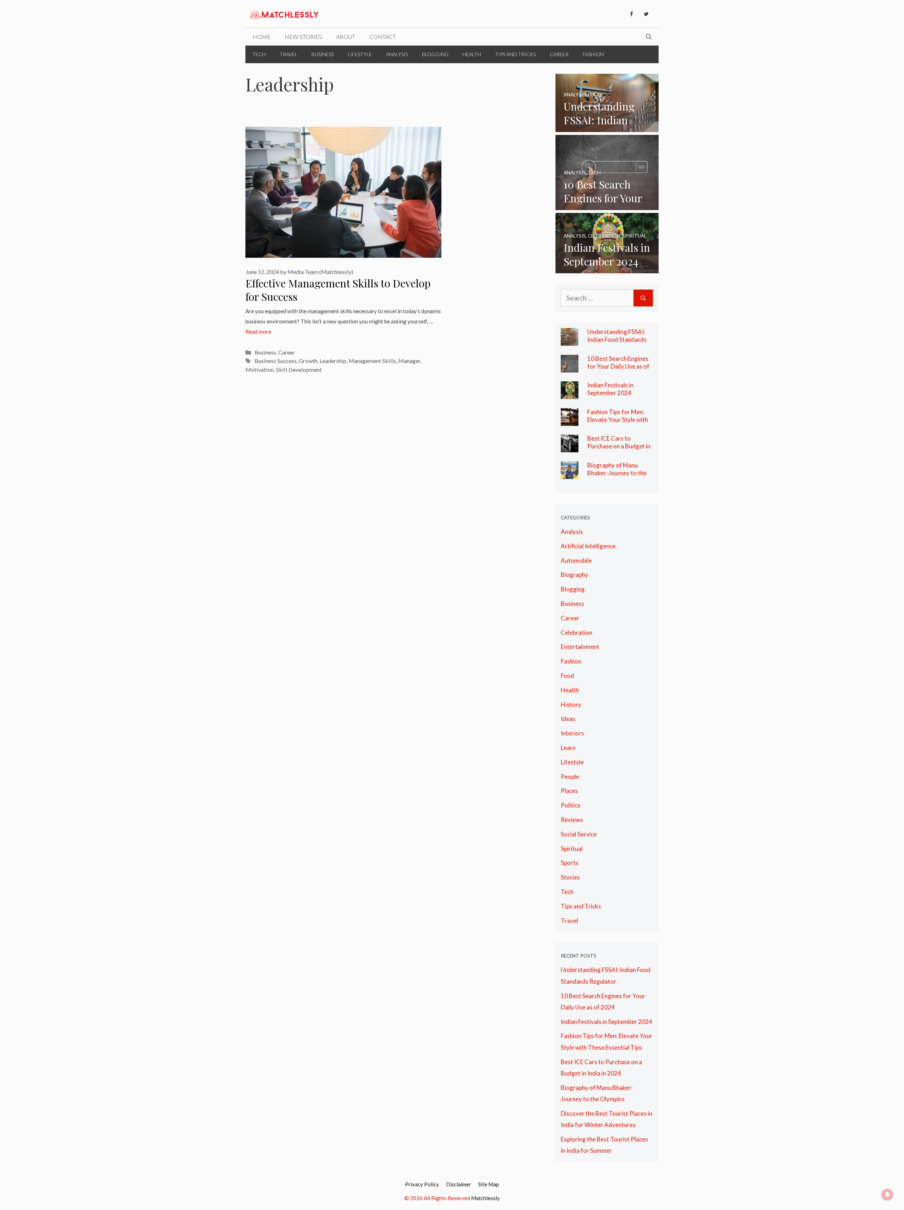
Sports (569, 862)
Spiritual (572, 848)
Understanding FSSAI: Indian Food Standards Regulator (617, 339)
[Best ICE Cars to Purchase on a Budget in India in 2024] (569, 446)
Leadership (333, 360)
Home (261, 36)
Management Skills (372, 360)
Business (322, 54)
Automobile (576, 560)
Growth (308, 360)
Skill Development (299, 369)
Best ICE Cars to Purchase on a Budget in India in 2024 (618, 446)
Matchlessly (485, 1198)
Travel (288, 54)
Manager (409, 360)
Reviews (572, 819)
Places (569, 790)
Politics (571, 805)
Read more (258, 331)
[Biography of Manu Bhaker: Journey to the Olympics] (569, 473)
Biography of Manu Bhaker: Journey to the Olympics (617, 472)
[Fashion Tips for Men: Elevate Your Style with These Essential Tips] (569, 420)
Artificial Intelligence (588, 546)
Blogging (435, 54)
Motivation (259, 369)
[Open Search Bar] (649, 37)
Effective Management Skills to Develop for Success (337, 290)
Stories (570, 877)
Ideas (568, 718)
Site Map (488, 1184)
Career (559, 54)
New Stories (303, 36)
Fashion (593, 54)
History (571, 704)
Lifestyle (360, 54)
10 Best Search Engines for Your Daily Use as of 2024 (618, 366)
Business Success (276, 360)
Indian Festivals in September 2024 (610, 389)
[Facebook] (631, 14)
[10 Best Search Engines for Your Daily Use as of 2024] (607, 204)
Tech (259, 54)
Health (472, 54)
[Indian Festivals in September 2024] (607, 267)
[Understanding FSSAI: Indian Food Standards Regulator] (607, 126)
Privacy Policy (422, 1184)
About (345, 36)
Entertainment (580, 646)
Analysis (397, 54)
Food (567, 675)
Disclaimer (458, 1184)
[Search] (643, 298)
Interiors (572, 733)
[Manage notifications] (887, 1194)
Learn (568, 747)
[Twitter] (646, 14)
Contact (382, 36)
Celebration (576, 632)
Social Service (579, 834)
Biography (574, 574)
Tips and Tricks (515, 54)
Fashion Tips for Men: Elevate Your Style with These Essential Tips (617, 419)
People (570, 776)
